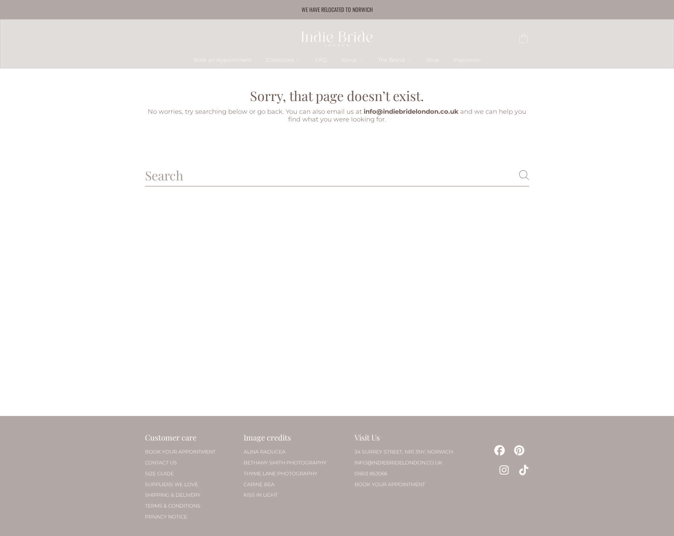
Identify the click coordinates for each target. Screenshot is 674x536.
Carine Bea (259, 484)
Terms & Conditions (172, 506)
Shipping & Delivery (172, 495)
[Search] (524, 175)
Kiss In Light (261, 495)
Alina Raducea (264, 452)
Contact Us (161, 462)
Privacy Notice (166, 517)
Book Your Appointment (180, 452)
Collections (281, 60)
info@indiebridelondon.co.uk (398, 462)
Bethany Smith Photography (285, 462)
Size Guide (159, 473)
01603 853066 (371, 473)
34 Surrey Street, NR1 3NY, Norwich (404, 452)
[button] (523, 38)
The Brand (392, 60)
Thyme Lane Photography (280, 473)
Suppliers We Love (171, 484)
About (349, 60)
